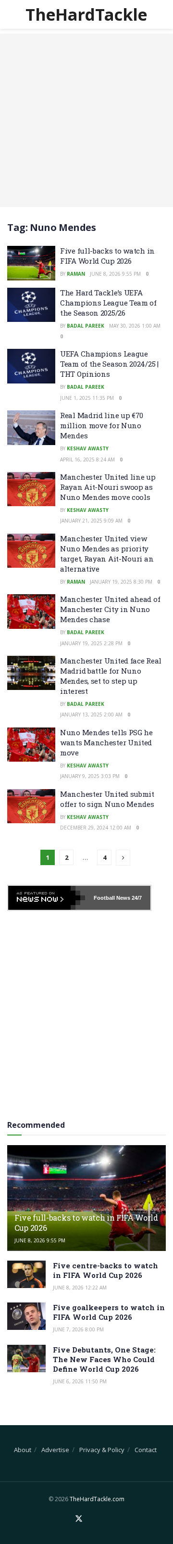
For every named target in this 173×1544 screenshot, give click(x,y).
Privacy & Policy (101, 1449)
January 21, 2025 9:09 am (91, 520)
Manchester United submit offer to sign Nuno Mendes (107, 799)
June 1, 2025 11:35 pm (87, 398)
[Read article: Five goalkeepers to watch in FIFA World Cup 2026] (26, 1316)
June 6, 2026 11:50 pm (80, 1381)
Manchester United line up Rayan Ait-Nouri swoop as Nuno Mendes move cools (108, 487)
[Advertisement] (86, 120)
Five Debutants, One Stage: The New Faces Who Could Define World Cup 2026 (104, 1359)
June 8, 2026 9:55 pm (115, 273)
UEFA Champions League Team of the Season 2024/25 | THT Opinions (109, 364)
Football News (112, 898)
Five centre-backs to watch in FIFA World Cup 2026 (105, 1270)
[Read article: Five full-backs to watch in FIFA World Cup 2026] (31, 263)
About (22, 1449)
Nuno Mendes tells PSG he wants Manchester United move (106, 742)
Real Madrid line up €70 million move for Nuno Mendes (101, 425)
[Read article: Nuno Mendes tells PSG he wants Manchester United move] (31, 744)
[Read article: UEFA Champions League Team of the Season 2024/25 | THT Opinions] (31, 366)
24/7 (136, 898)
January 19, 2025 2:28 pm (91, 643)
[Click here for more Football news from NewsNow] (46, 898)
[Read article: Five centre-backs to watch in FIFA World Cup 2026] (26, 1274)
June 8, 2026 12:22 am (80, 1287)
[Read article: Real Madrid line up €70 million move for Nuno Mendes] (31, 427)
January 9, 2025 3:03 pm (90, 776)
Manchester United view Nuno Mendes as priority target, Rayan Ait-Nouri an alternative (106, 554)
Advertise (55, 1449)
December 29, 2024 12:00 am (95, 827)
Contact (146, 1449)
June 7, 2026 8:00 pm (78, 1329)
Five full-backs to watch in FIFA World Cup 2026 (107, 256)
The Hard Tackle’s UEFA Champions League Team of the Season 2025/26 (108, 303)
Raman (76, 273)
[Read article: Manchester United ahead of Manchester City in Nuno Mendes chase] (31, 611)
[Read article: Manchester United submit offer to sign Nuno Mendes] (31, 806)
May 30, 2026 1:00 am (135, 325)
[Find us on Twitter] (79, 1519)
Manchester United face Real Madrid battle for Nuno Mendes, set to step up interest (110, 676)
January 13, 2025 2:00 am (91, 714)
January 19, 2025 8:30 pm (121, 581)
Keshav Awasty (88, 448)
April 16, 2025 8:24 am (87, 459)
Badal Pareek (85, 325)
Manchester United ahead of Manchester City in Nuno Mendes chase (110, 609)
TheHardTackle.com (97, 1499)
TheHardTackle (86, 14)
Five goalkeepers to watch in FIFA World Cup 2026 (109, 1312)
